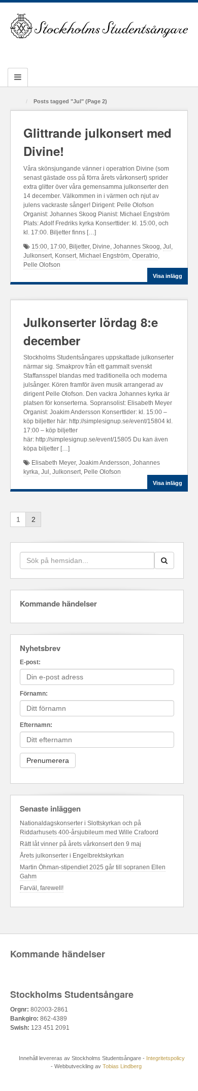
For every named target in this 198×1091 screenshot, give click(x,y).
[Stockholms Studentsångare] (99, 25)
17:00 (58, 246)
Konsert (65, 255)
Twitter (113, 51)
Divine (101, 246)
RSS (140, 51)
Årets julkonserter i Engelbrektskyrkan (72, 855)
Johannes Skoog (136, 246)
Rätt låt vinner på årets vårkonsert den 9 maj (80, 843)
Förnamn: (34, 693)
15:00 (39, 246)
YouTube (126, 51)
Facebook (71, 51)
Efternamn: (36, 725)
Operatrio (145, 255)
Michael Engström (104, 255)
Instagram (99, 51)
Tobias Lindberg (122, 1066)
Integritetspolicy (165, 1058)
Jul (167, 246)
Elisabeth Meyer (53, 462)
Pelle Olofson (41, 264)
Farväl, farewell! (41, 888)
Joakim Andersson (104, 462)
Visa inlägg (167, 276)
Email (58, 51)
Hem (18, 102)
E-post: (30, 662)
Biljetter (79, 246)
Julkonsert (37, 255)
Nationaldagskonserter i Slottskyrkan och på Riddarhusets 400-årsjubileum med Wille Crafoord (89, 828)
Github (85, 51)
